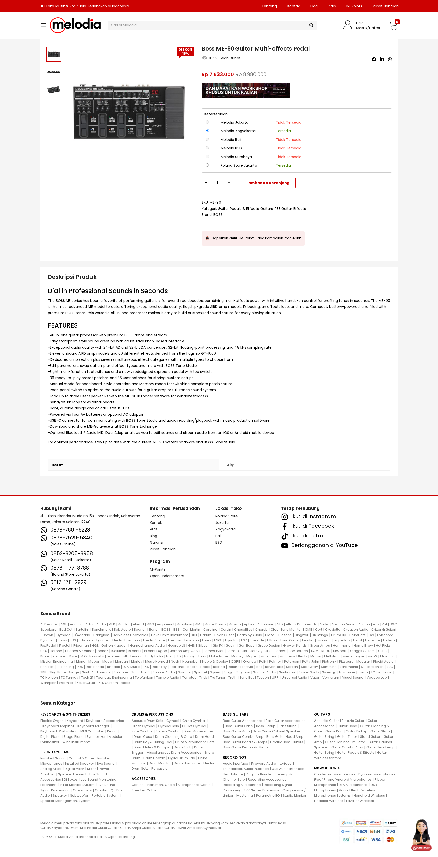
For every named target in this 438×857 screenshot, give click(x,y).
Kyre (73, 656)
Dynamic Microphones (376, 774)
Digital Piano (50, 736)
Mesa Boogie (353, 656)
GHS (191, 645)
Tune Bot (247, 677)
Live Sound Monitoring (98, 779)
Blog (314, 6)
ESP (244, 640)
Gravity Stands (295, 645)
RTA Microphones (353, 784)
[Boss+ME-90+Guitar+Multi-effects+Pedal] (382, 59)
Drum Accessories (199, 731)
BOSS (218, 214)
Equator (231, 640)
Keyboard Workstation (58, 731)
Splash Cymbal (168, 731)
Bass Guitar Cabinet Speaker (276, 731)
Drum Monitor (160, 763)
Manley (237, 656)
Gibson (204, 645)
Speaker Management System (65, 800)
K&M (314, 650)
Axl (384, 624)
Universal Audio (294, 677)
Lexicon (136, 656)
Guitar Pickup (356, 731)
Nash (175, 661)
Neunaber (190, 661)
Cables (137, 784)
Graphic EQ (104, 790)
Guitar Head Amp (380, 747)
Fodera (389, 640)
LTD (178, 656)
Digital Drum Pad (181, 758)
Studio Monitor (294, 795)
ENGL (218, 640)
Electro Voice (154, 640)
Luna (202, 656)
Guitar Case (347, 726)
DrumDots (357, 634)
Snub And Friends (96, 672)
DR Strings (320, 634)
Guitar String (324, 736)
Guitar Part (334, 731)
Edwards (86, 640)
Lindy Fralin (154, 656)
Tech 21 (87, 677)
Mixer (91, 768)
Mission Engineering (56, 661)
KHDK (325, 650)
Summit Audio (264, 672)
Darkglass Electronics (130, 634)
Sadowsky (309, 666)
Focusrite (372, 640)
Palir (262, 661)
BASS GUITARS (235, 714)
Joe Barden (298, 650)
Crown (47, 634)
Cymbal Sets (168, 726)
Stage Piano (74, 736)
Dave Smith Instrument (169, 634)
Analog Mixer (51, 768)
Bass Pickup (266, 726)
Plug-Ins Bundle (258, 774)
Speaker (60, 795)
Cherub (261, 629)
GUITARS (322, 714)
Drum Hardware (187, 763)
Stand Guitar (370, 736)
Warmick (66, 682)
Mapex (252, 656)
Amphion (184, 624)
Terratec (189, 677)
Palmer (275, 661)
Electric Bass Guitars (286, 742)
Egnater (102, 640)
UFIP (275, 677)
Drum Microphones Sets (194, 742)
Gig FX (218, 645)
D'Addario (82, 634)
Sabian (292, 666)
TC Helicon (49, 677)
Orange (249, 661)
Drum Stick (182, 747)
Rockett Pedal (198, 666)
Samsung (329, 666)
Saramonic (349, 666)
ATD (280, 624)
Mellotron (332, 656)
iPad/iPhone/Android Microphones (343, 779)
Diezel (270, 634)
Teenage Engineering (114, 677)
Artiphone (265, 624)
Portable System (105, 795)
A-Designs (49, 624)
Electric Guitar (353, 720)
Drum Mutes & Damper (152, 747)
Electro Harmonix (126, 640)
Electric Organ (52, 720)
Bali (218, 535)
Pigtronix (329, 661)
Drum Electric (154, 758)
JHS (268, 650)
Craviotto (332, 629)
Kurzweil (59, 656)
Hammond (342, 645)
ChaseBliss (243, 629)
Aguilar (124, 624)
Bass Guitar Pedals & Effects (245, 747)
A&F (64, 624)
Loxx (169, 656)
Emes (206, 640)
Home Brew (363, 645)
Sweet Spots (309, 672)
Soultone (121, 672)
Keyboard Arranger (93, 726)
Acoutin (76, 624)
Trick (203, 677)
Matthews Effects (293, 656)
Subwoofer (79, 795)
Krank (45, 656)
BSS (176, 629)
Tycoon (263, 677)
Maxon (315, 656)
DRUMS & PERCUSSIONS (152, 714)
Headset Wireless (328, 800)
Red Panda (95, 666)
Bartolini (82, 629)
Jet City (256, 650)
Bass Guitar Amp (236, 731)
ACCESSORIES (144, 778)
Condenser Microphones (334, 774)
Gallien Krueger (114, 645)
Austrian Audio (343, 624)
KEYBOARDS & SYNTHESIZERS (65, 714)
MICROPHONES (327, 767)
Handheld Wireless (369, 795)
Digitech (285, 634)
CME (308, 629)
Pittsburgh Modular (354, 661)
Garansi (156, 542)
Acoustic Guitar (326, 720)
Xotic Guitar (86, 682)
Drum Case (143, 736)
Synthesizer (96, 736)
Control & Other (81, 758)
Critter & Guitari (383, 629)
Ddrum (205, 634)
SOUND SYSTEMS (54, 752)
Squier (215, 672)
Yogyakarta (225, 529)
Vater (314, 677)
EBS (73, 640)
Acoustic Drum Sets (147, 720)
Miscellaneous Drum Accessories (174, 752)
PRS (80, 666)
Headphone (233, 774)
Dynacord (385, 634)
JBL (244, 650)
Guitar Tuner (347, 736)
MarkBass (269, 656)
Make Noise (218, 656)
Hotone (56, 650)
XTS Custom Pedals (114, 682)
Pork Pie (46, 666)
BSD (218, 542)
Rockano (177, 666)
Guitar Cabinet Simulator (345, 742)
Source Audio (164, 672)
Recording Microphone (242, 784)
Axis (376, 624)
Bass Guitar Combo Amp (243, 736)
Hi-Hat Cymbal (194, 726)
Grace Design (269, 645)
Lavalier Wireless (360, 800)
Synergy (329, 672)
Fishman (324, 640)
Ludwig (189, 656)
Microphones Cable (194, 784)
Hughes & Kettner (79, 650)
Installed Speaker (79, 763)
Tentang (269, 6)
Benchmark (101, 629)
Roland (219, 666)
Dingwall (302, 634)
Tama (363, 672)
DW (371, 634)
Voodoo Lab (377, 677)
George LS (176, 645)
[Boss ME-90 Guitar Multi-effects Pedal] (374, 59)
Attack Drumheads (301, 624)
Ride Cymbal (142, 731)
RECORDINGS (234, 757)
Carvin (226, 629)
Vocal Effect (348, 790)
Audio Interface (235, 763)
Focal (357, 640)
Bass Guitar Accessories (243, 720)
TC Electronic (381, 672)
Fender (308, 640)
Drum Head (204, 736)
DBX (194, 634)
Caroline (210, 629)
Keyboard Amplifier (58, 726)
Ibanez (102, 650)
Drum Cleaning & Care (173, 736)
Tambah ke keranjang (267, 182)
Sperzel (200, 672)
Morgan (121, 661)
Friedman (81, 645)
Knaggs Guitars (362, 650)
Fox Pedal (48, 645)
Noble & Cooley (215, 661)
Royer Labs (274, 666)
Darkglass (101, 634)
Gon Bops (246, 645)
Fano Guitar (289, 640)
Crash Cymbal (143, 726)
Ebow (62, 640)
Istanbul (134, 650)
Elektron (174, 640)
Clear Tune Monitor (286, 629)
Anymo (235, 624)
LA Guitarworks (92, 656)
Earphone (48, 784)
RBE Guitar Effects (290, 208)
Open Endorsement (167, 575)
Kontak (293, 6)
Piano (112, 731)
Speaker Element (72, 774)
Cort (318, 629)
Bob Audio (122, 629)
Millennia (387, 656)
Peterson (291, 661)
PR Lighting (65, 666)
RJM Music (131, 666)
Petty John (310, 661)
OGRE (235, 661)
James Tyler (214, 650)
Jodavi (280, 650)
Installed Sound (53, 758)
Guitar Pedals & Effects (238, 208)
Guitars (266, 208)
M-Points (354, 6)
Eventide (257, 640)
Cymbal (172, 720)
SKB (43, 672)
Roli (259, 666)
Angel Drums (215, 624)
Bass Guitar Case (239, 726)
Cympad (63, 634)
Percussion (160, 768)
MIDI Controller (92, 731)
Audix (324, 624)
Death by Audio (249, 634)
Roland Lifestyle (240, 666)
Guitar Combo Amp (347, 747)
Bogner (140, 629)
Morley (136, 661)
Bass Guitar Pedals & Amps (245, 742)
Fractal (64, 645)
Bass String (288, 726)
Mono (80, 661)
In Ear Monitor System (77, 784)
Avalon (364, 624)
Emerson (191, 640)
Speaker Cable (144, 790)
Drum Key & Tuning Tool (153, 742)
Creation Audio (355, 629)
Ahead (138, 624)
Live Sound (106, 763)
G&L (95, 645)
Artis (332, 6)
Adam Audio (95, 624)
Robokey (159, 666)
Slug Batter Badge (64, 672)
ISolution (118, 650)
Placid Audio (383, 661)
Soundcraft (140, 672)
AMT (198, 624)
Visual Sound (352, 677)
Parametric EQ (268, 795)
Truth (232, 677)
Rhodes (113, 666)
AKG (150, 624)
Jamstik (233, 650)
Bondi (153, 629)
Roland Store (226, 516)
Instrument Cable (161, 784)
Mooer (93, 661)
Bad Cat (65, 629)
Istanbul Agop (155, 650)
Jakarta (222, 522)
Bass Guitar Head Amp (284, 736)
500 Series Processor (261, 790)
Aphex (249, 624)
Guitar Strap (380, 731)
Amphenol (165, 624)
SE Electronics (372, 666)
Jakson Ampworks (185, 650)
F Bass (272, 640)
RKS (146, 666)
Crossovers (82, 790)
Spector (184, 672)
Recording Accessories (267, 779)
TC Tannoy (69, 677)
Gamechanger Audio (147, 645)
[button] (393, 25)
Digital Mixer (74, 768)
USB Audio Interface (288, 768)
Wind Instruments (76, 742)
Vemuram (330, 677)
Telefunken (144, 677)
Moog (107, 661)
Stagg (228, 672)
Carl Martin (191, 629)
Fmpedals (342, 640)
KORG (382, 650)
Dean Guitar (224, 634)
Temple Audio (167, 677)
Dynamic (47, 640)
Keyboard (75, 720)
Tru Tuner (217, 677)
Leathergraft (117, 656)
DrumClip (338, 634)
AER (112, 624)
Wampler (48, 682)
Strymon (243, 672)
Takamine (347, 672)
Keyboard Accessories (105, 720)
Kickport (339, 650)
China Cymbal (194, 720)
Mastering (244, 795)
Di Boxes (71, 779)
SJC (390, 666)
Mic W (372, 656)
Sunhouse (287, 672)
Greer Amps (320, 645)
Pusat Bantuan (386, 6)
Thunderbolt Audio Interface (246, 768)
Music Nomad (156, 661)
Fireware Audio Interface (271, 763)
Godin (230, 645)
